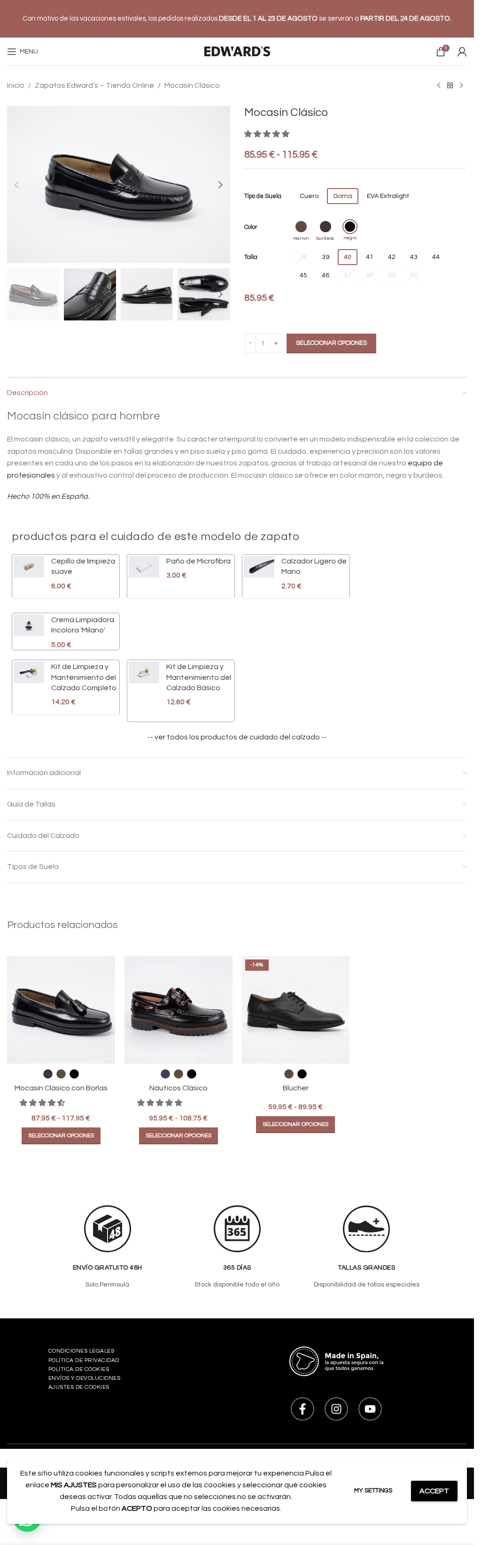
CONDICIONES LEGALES (81, 1351)
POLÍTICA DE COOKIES (78, 1369)
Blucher (296, 1088)
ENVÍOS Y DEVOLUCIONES (84, 1378)
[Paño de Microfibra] (144, 568)
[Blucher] (296, 1010)
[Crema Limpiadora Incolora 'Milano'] (29, 632)
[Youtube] (370, 1409)
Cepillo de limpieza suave (83, 566)
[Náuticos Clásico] (178, 1010)
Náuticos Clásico (178, 1088)
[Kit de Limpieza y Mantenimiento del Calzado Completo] (29, 685)
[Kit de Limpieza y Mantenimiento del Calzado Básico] (144, 685)
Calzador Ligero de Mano (314, 566)
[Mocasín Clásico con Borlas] (61, 1010)
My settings (373, 1490)
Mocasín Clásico (192, 85)
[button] (16, 184)
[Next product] (461, 85)
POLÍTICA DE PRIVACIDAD (83, 1360)
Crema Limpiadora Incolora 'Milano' (82, 625)
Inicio (15, 85)
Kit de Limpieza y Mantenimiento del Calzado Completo (83, 677)
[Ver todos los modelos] (450, 85)
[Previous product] (438, 85)
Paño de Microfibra (198, 561)
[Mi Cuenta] (462, 51)
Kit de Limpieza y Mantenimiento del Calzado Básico (198, 677)
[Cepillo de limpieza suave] (29, 573)
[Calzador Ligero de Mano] (259, 573)
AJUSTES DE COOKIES (78, 1387)
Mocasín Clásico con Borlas (61, 1088)
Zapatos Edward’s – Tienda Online (94, 85)
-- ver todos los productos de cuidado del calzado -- (237, 737)
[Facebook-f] (302, 1409)
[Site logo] (237, 51)
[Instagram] (336, 1409)
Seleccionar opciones (331, 343)
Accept (434, 1491)
